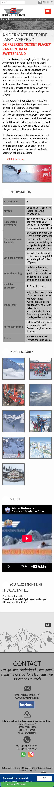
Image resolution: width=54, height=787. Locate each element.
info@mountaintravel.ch (27, 695)
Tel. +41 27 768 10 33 (26, 746)
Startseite (5, 19)
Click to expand (15, 159)
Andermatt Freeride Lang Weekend (25, 37)
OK (44, 778)
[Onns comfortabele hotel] (13, 474)
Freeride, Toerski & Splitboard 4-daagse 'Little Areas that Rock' (24, 601)
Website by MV (29, 771)
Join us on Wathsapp (16, 784)
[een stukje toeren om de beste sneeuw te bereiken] (13, 448)
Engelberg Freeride (12, 596)
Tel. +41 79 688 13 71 (26, 749)
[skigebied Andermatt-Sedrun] (40, 448)
